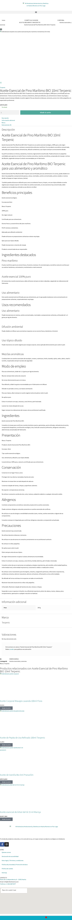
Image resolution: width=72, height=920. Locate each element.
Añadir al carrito (45, 112)
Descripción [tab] (5, 118)
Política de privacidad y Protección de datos (15, 864)
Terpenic (2, 87)
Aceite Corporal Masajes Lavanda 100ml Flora (21, 701)
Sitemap (4, 873)
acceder (11, 649)
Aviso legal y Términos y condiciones (12, 860)
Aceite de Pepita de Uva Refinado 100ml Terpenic (22, 737)
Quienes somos (6, 852)
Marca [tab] (3, 123)
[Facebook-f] (2, 844)
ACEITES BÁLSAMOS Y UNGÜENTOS (29, 22)
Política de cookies (7, 868)
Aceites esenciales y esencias (18, 661)
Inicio (3, 20)
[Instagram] (6, 844)
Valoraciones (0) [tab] (6, 125)
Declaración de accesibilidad (10, 856)
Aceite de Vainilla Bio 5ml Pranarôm (16, 774)
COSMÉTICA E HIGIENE (31, 20)
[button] (36, 12)
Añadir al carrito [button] (6, 708)
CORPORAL (60, 20)
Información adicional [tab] (8, 120)
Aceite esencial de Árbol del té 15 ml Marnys (20, 812)
